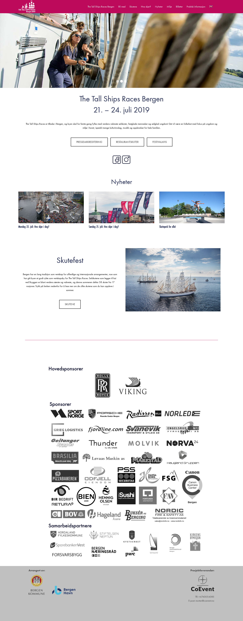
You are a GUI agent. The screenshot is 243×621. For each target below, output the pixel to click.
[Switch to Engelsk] (210, 7)
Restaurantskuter (127, 142)
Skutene (133, 6)
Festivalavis (159, 142)
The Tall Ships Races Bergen (101, 6)
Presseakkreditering (89, 142)
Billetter (179, 6)
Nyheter (159, 6)
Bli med (121, 6)
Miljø (169, 6)
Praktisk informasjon (196, 6)
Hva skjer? (146, 6)
